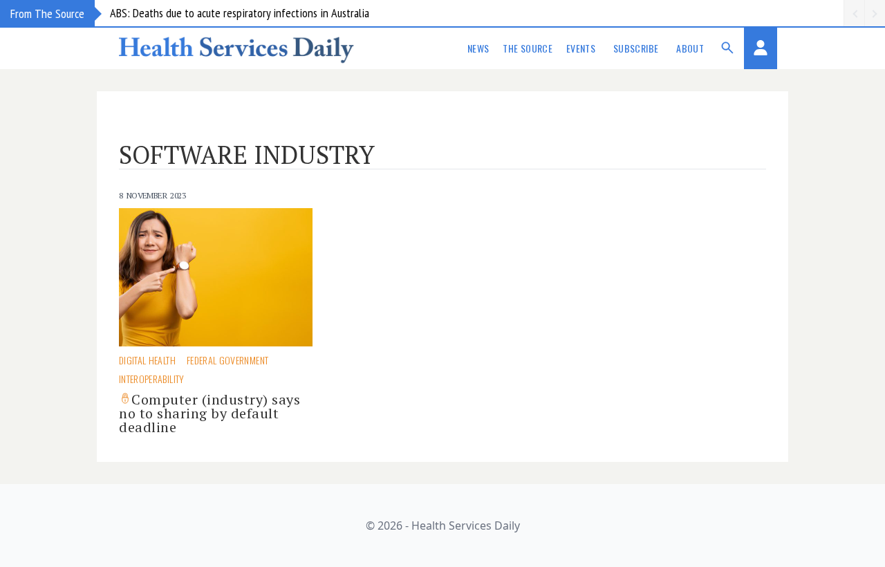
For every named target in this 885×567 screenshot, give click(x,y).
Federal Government (227, 360)
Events (580, 48)
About (690, 48)
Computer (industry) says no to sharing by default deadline (209, 413)
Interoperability (152, 378)
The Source (527, 48)
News (478, 48)
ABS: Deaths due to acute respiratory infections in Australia (239, 13)
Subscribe (635, 48)
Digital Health (147, 360)
